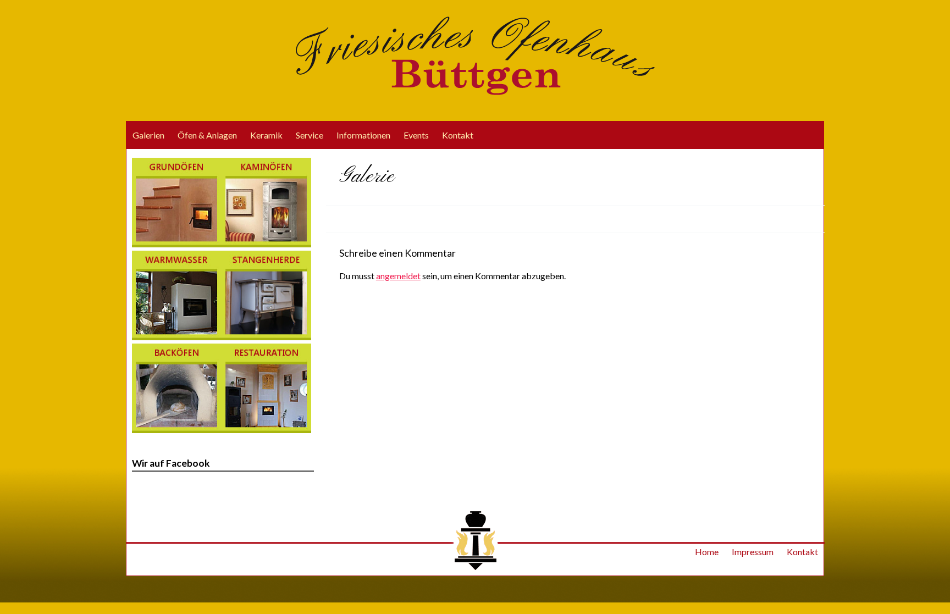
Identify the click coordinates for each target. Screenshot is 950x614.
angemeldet (398, 275)
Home (707, 551)
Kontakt (457, 135)
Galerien (148, 135)
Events (416, 135)
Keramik (266, 135)
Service (309, 135)
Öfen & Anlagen (207, 135)
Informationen (363, 135)
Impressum (753, 551)
